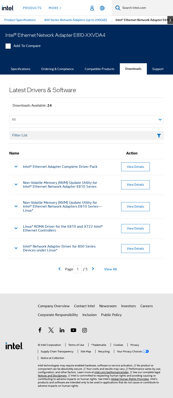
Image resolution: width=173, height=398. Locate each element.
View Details (135, 167)
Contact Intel (84, 306)
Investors (128, 306)
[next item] (170, 20)
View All (110, 269)
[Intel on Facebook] (40, 331)
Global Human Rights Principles (130, 379)
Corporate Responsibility (58, 315)
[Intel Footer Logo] (14, 345)
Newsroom (108, 306)
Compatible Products (99, 69)
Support (158, 69)
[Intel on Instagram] (84, 331)
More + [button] (55, 8)
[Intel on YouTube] (73, 331)
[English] (102, 8)
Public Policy (111, 315)
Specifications (20, 69)
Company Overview (54, 306)
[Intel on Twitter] (51, 331)
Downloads (133, 69)
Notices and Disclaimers (52, 375)
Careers (146, 306)
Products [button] (32, 8)
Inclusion (89, 315)
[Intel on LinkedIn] (62, 331)
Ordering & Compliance (57, 69)
